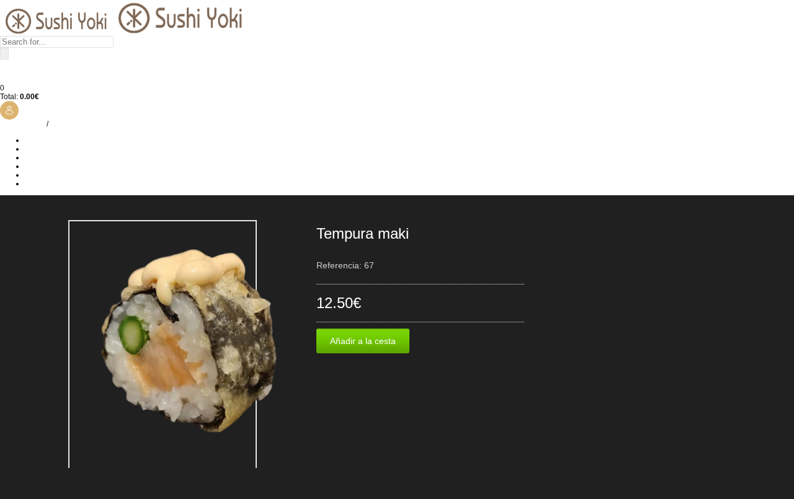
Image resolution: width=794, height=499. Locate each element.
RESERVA (42, 174)
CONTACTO (45, 183)
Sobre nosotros (50, 148)
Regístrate (67, 124)
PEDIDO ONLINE (54, 157)
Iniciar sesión (22, 124)
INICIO (36, 140)
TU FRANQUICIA (54, 166)
